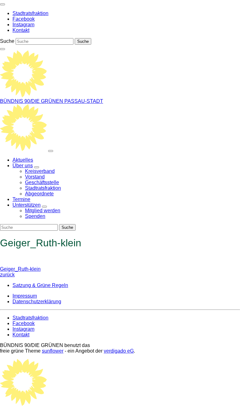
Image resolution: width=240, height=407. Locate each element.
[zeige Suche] (2, 49)
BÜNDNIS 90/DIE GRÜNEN (32, 101)
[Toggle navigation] (2, 4)
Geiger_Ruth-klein (20, 271)
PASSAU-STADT (83, 101)
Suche (7, 41)
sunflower (52, 351)
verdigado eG (119, 351)
